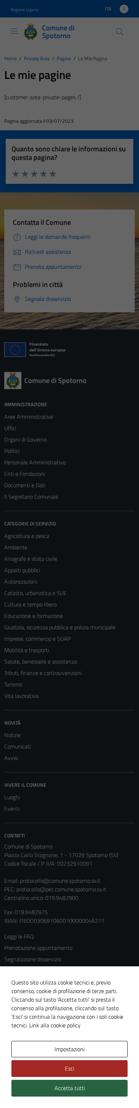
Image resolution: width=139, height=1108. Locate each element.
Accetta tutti (70, 1088)
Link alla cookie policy (55, 1025)
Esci (69, 1068)
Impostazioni (69, 1049)
